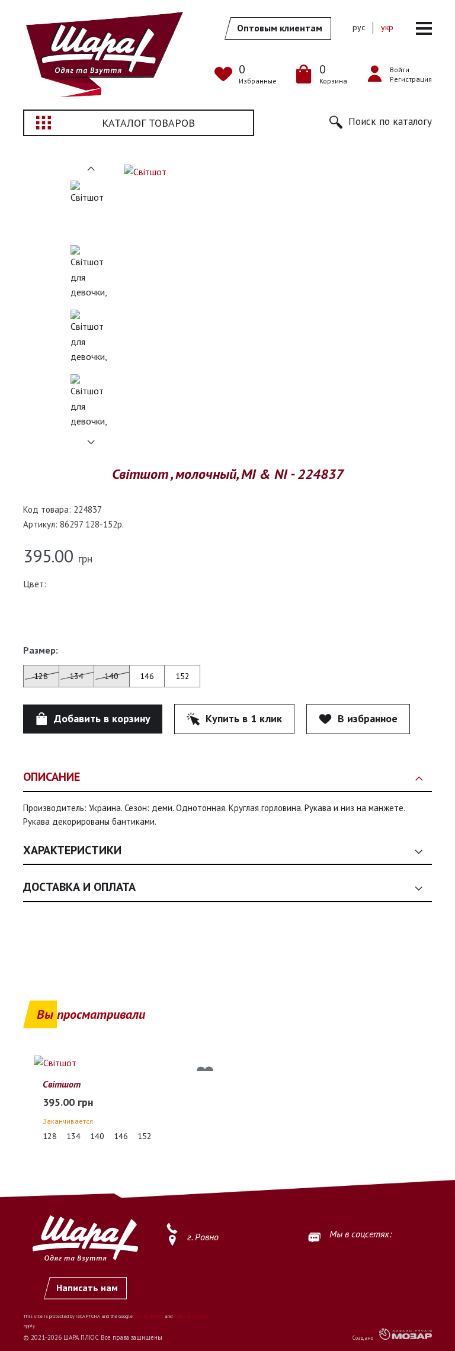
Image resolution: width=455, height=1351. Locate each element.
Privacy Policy (149, 1316)
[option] (91, 208)
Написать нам (87, 1288)
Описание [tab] (51, 776)
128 (41, 676)
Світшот (62, 1084)
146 (147, 676)
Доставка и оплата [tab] (79, 887)
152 (182, 676)
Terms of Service (190, 1316)
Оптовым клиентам (279, 28)
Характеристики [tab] (72, 850)
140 (111, 676)
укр (387, 27)
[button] (380, 122)
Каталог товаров (148, 123)
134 (76, 676)
